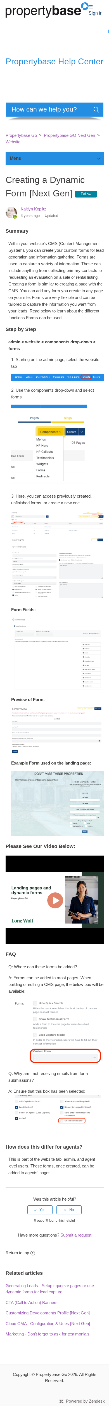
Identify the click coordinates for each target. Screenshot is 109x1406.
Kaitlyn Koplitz (33, 209)
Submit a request (75, 1235)
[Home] (47, 9)
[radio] (40, 1209)
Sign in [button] (96, 13)
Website (13, 141)
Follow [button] (86, 194)
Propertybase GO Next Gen (69, 135)
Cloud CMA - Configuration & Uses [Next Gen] (48, 1323)
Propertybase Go (21, 135)
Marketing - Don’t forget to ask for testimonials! (48, 1334)
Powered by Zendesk (85, 1401)
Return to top (17, 1252)
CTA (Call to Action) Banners (32, 1302)
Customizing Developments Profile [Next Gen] (48, 1312)
